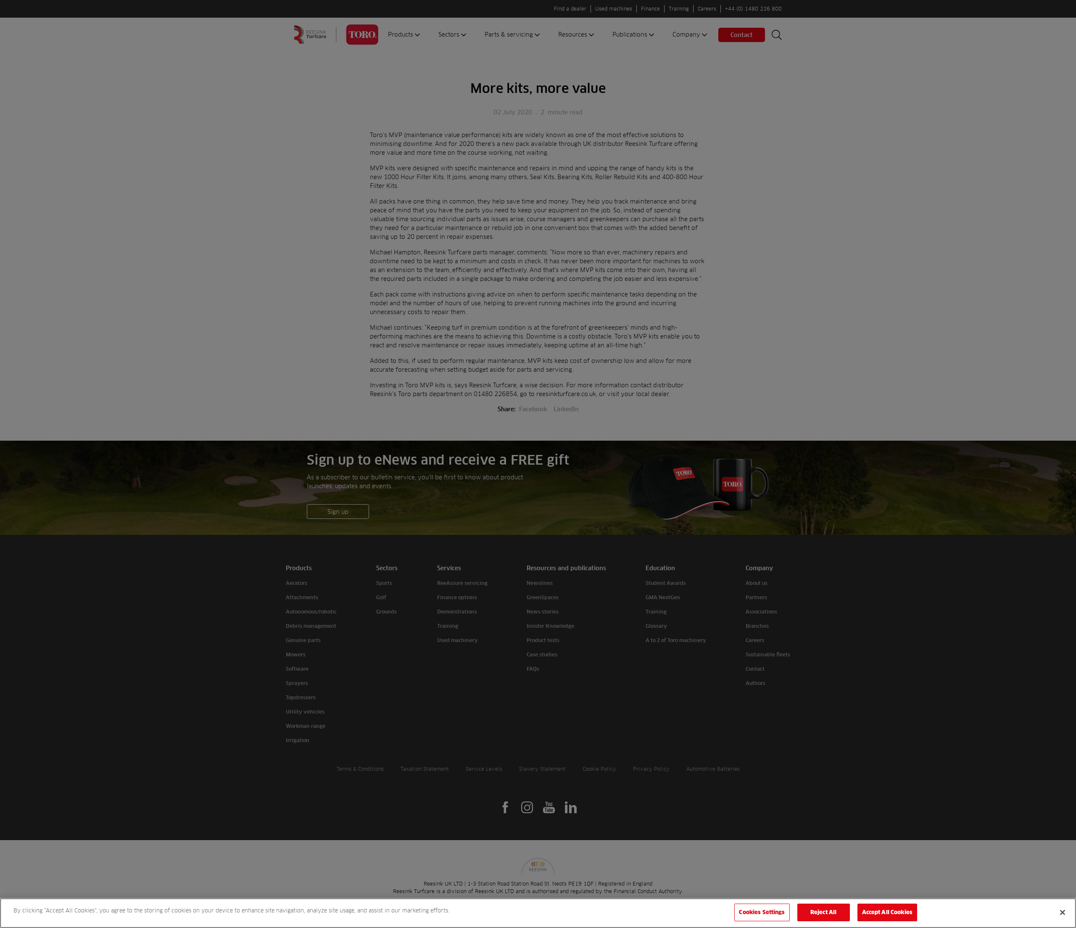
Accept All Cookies (887, 912)
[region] (538, 913)
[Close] (1062, 912)
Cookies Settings (762, 912)
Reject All (823, 912)
